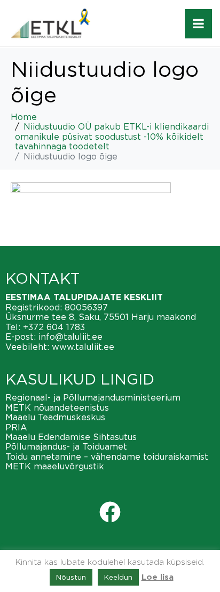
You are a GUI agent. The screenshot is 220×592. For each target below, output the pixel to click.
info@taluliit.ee (70, 336)
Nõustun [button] (71, 577)
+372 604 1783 (54, 327)
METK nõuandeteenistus (57, 407)
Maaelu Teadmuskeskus (55, 417)
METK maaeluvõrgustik (54, 466)
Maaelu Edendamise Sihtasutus (71, 437)
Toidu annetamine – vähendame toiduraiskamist (106, 456)
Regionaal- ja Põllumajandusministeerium (92, 397)
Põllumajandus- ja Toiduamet (66, 446)
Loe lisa (158, 577)
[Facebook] (110, 512)
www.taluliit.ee (83, 346)
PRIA (16, 427)
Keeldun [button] (118, 577)
